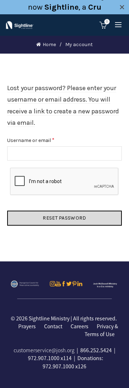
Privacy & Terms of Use (101, 330)
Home (49, 44)
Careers (80, 326)
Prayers (27, 326)
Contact (53, 326)
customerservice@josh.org (44, 350)
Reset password (64, 218)
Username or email (40, 139)
